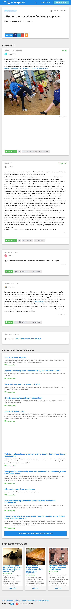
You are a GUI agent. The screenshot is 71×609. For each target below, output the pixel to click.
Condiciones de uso (32, 600)
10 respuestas (11, 406)
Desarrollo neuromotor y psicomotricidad (22, 384)
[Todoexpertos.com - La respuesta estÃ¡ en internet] (16, 2)
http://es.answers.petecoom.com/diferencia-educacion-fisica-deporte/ (26, 69)
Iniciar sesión (45, 2)
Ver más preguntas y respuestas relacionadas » (35, 533)
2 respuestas (11, 378)
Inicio (3, 600)
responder (20, 339)
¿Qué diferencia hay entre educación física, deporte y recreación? (32, 371)
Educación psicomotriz (14, 411)
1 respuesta (10, 365)
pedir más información (33, 339)
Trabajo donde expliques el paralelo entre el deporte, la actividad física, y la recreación (35, 455)
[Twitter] (11, 603)
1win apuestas (39, 301)
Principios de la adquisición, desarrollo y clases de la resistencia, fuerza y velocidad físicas (35, 472)
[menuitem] (15, 35)
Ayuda (16, 600)
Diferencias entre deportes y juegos (19, 489)
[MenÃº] (4, 2)
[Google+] (17, 603)
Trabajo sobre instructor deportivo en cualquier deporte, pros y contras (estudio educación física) (34, 517)
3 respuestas (11, 495)
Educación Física (10, 11)
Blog (19, 600)
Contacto (24, 600)
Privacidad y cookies (43, 600)
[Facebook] (14, 603)
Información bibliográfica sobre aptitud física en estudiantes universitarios (30, 502)
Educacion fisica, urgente (15, 357)
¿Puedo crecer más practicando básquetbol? (23, 398)
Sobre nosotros (10, 600)
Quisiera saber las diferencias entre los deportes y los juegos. (23, 492)
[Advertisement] (26, 25)
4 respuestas (11, 466)
